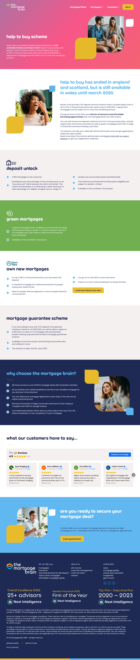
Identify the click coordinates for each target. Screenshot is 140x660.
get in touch (108, 578)
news (105, 568)
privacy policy (12, 643)
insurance (112, 7)
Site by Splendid (12, 647)
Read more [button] (14, 483)
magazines (108, 575)
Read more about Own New (88, 290)
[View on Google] (11, 467)
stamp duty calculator (113, 573)
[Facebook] (109, 583)
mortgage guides (111, 570)
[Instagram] (113, 583)
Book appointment (72, 539)
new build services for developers (54, 573)
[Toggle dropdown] (102, 7)
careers (74, 575)
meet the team (78, 573)
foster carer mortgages (49, 575)
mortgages (95, 7)
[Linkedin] (105, 583)
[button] (6, 475)
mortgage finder (78, 7)
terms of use (31, 643)
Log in (128, 7)
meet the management (82, 570)
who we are (76, 568)
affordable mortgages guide (52, 578)
